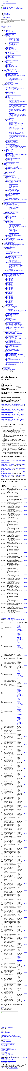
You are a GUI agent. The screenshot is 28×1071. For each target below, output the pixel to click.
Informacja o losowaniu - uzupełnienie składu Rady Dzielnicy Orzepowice (13, 465)
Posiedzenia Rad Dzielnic (12, 73)
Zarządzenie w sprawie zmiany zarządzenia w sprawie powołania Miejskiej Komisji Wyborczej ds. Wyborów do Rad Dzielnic (13, 411)
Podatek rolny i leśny (14, 225)
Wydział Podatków (10, 341)
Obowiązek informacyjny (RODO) (11, 331)
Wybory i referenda (10, 144)
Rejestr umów (12, 138)
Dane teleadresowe (10, 91)
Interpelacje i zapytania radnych (13, 55)
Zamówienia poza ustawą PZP (13, 178)
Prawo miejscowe (10, 57)
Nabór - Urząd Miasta (11, 177)
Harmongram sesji (13, 44)
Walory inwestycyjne (11, 69)
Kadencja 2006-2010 (14, 42)
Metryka (8, 618)
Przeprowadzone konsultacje (15, 255)
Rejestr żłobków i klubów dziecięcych (17, 129)
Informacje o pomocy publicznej (13, 235)
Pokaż (25, 655)
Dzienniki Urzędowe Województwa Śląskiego (16, 154)
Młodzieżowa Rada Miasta (12, 60)
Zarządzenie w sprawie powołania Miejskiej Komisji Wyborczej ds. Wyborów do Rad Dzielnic (13, 405)
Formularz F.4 (9, 298)
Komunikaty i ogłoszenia (9, 175)
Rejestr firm (12, 131)
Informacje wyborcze (14, 145)
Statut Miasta (9, 159)
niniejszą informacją (13, 1068)
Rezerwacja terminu (10, 172)
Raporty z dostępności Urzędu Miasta (14, 354)
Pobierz (25, 489)
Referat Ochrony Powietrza (12, 346)
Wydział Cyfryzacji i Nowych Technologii (16, 338)
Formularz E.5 (9, 291)
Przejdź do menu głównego (9, 3)
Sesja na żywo (12, 46)
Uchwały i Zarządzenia (14, 252)
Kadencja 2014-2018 (14, 39)
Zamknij (2, 1053)
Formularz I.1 (9, 305)
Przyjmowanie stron (10, 34)
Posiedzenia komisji (13, 51)
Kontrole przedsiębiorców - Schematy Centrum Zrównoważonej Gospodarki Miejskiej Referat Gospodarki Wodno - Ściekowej (18, 116)
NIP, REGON (9, 93)
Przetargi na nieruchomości (12, 190)
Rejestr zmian (6, 14)
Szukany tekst (4, 19)
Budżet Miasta (9, 221)
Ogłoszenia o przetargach (15, 191)
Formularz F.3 (9, 297)
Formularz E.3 (9, 288)
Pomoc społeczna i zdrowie (12, 212)
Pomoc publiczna (13, 231)
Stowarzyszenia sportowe (15, 264)
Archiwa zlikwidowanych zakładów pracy (13, 239)
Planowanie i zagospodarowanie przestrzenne (13, 273)
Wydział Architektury (11, 337)
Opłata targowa (12, 229)
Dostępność (6, 351)
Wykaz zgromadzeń (13, 198)
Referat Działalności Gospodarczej (14, 333)
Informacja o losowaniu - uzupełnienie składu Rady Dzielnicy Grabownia (13, 476)
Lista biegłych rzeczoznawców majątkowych (16, 199)
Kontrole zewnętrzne (14, 100)
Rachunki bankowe (10, 92)
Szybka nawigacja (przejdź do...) (8, 21)
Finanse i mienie (7, 220)
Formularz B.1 (9, 280)
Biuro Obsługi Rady (11, 332)
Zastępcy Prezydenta (11, 33)
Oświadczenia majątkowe (9, 213)
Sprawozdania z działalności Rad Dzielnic (15, 75)
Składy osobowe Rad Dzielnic (13, 71)
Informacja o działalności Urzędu (13, 359)
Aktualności (9, 248)
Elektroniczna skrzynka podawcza (14, 168)
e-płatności (5, 173)
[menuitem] (15, 32)
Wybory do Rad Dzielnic (12, 78)
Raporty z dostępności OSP (12, 355)
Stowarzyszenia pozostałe (15, 266)
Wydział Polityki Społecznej (12, 350)
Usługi (10, 185)
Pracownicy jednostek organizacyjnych (15, 218)
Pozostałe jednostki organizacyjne (16, 209)
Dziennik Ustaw (10, 151)
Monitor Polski (9, 153)
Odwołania (11, 187)
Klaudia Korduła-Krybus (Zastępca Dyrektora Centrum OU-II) (20, 627)
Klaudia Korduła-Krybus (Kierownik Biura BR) (19, 959)
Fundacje (11, 269)
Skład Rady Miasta (10, 36)
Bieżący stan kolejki (10, 171)
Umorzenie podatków (14, 233)
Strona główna (6, 367)
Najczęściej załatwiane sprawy (13, 166)
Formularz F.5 (9, 300)
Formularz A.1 (9, 276)
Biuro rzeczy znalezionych (12, 142)
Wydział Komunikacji (11, 340)
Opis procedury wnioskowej (12, 323)
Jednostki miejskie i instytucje (10, 204)
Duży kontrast (6, 17)
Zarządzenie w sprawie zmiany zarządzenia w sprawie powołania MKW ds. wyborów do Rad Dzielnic (13, 420)
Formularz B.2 (9, 282)
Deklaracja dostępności (11, 353)
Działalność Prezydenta (11, 31)
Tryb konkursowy (13, 258)
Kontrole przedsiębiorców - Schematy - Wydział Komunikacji (18, 102)
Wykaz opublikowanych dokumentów (17, 310)
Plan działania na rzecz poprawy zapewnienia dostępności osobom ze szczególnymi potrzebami (16, 362)
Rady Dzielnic (6, 70)
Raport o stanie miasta (8, 84)
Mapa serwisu (9, 316)
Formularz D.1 (9, 284)
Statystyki (8, 119)
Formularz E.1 (9, 286)
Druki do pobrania (13, 261)
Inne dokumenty (13, 234)
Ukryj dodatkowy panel (6, 26)
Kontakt (5, 15)
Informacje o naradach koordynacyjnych (12, 274)
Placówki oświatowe (14, 207)
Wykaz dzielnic (9, 62)
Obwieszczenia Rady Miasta (12, 162)
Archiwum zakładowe (11, 141)
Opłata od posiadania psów (15, 227)
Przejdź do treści (7, 1)
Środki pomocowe (10, 238)
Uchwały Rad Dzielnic (11, 74)
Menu (5, 27)
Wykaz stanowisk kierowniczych (16, 88)
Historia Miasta (9, 65)
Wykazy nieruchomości (14, 193)
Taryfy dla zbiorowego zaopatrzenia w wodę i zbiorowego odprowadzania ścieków (13, 245)
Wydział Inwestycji (10, 242)
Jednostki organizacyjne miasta (13, 206)
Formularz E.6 (9, 292)
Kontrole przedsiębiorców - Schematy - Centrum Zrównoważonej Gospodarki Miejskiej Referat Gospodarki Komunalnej (18, 111)
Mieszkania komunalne (8, 243)
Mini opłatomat (9, 347)
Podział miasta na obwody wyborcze (17, 146)
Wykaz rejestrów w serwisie (15, 311)
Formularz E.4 (9, 289)
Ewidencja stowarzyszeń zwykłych (17, 267)
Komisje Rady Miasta (11, 49)
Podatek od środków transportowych (17, 226)
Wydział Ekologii (10, 345)
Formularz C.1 (9, 283)
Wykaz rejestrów (13, 122)
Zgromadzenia (9, 196)
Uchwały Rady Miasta (11, 56)
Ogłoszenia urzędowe (11, 176)
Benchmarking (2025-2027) (12, 140)
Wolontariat (9, 195)
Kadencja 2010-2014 (14, 40)
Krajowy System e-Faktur (12, 349)
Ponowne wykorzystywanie (9, 329)
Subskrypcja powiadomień (12, 314)
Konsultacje (9, 253)
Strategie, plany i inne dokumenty (14, 160)
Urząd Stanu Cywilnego (11, 336)
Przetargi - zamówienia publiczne (13, 181)
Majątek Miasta (9, 236)
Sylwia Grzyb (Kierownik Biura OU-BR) (15, 619)
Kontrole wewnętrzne (14, 98)
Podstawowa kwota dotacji (12, 194)
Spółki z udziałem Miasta (12, 211)
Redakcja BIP (9, 318)
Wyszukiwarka (9, 309)
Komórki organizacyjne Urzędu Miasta (15, 89)
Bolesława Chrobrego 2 (7, 1027)
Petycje (8, 58)
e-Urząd (5, 164)
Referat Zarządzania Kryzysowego (14, 344)
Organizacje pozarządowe (9, 247)
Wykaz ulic (8, 64)
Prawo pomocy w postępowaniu (10, 306)
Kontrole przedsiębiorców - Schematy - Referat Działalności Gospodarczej (18, 104)
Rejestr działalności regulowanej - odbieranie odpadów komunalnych (17, 134)
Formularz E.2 (9, 287)
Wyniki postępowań (13, 186)
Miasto (5, 61)
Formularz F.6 (9, 301)
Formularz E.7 (9, 293)
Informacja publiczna (8, 320)
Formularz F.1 (9, 295)
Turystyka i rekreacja (11, 67)
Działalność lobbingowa (8, 163)
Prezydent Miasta (7, 30)
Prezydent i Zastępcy (11, 216)
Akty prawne (6, 150)
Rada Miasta (6, 35)
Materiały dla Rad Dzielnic (12, 76)
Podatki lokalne (9, 222)
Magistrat (5, 86)
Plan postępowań (13, 189)
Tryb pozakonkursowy (14, 260)
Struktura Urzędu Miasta (11, 87)
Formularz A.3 (9, 279)
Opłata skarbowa (13, 230)
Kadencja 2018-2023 (14, 38)
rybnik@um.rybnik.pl (5, 1032)
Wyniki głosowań (10, 48)
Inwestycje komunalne (8, 240)
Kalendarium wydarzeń (11, 66)
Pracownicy (9, 217)
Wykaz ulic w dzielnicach (12, 83)
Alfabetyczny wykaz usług (12, 167)
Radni (7, 215)
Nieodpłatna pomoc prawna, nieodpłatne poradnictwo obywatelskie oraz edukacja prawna (14, 201)
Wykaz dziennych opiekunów (16, 132)
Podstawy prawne (10, 251)
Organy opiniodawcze (11, 256)
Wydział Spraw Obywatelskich (13, 342)
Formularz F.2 (9, 296)
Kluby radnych (9, 52)
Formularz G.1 (9, 302)
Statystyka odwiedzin (11, 319)
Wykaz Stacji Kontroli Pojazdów (16, 128)
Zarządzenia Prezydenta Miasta (13, 158)
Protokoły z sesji (10, 47)
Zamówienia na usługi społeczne (13, 180)
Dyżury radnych (10, 53)
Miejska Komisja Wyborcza (15, 79)
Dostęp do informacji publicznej (13, 322)
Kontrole (8, 97)
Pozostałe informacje (11, 364)
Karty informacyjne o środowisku (11, 275)
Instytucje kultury (13, 208)
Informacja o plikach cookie (12, 313)
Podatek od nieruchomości (15, 224)
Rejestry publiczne (10, 120)
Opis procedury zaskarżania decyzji (14, 324)
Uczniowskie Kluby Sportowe (16, 265)
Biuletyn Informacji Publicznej (10, 307)
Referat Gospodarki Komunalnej (13, 335)
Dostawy (11, 182)
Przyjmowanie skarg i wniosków (13, 95)
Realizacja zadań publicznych (13, 257)
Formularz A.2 (9, 278)
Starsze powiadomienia (14, 249)
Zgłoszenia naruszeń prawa (9, 203)
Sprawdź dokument (10, 169)
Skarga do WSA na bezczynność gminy (15, 326)
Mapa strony (6, 13)
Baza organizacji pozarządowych (13, 262)
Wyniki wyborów (13, 80)
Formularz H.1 (9, 304)
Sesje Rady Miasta (10, 43)
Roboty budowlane (13, 184)
